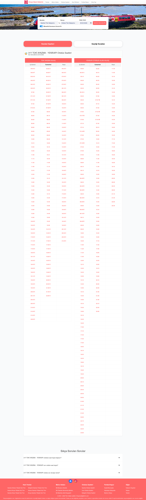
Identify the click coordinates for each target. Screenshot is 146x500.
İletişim (128, 490)
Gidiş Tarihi (82, 20)
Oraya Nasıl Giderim (36, 2)
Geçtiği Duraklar (98, 44)
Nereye (62, 20)
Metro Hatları (55, 2)
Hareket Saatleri (47, 44)
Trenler (47, 2)
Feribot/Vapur (85, 2)
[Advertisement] (73, 35)
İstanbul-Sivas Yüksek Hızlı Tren (16, 493)
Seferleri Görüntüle (99, 23)
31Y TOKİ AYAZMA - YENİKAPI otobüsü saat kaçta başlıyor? (42, 458)
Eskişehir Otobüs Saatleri (88, 493)
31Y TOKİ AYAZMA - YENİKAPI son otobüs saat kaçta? (41, 465)
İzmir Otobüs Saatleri (87, 490)
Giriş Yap (93, 2)
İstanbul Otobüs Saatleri (88, 488)
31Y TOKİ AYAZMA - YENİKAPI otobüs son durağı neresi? (42, 473)
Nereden (42, 20)
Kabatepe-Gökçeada (109, 490)
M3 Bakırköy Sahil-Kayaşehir (63, 493)
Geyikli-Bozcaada (109, 488)
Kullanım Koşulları (130, 488)
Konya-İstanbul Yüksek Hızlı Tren (37, 493)
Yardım (128, 493)
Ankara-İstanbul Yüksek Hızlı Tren (37, 490)
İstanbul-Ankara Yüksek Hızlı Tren (17, 488)
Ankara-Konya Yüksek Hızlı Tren (16, 490)
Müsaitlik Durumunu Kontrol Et (53, 26)
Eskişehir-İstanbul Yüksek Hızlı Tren (37, 488)
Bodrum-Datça (108, 493)
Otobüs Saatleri (65, 2)
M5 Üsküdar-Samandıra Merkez (64, 490)
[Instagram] (75, 481)
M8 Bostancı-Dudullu (61, 488)
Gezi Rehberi (75, 2)
